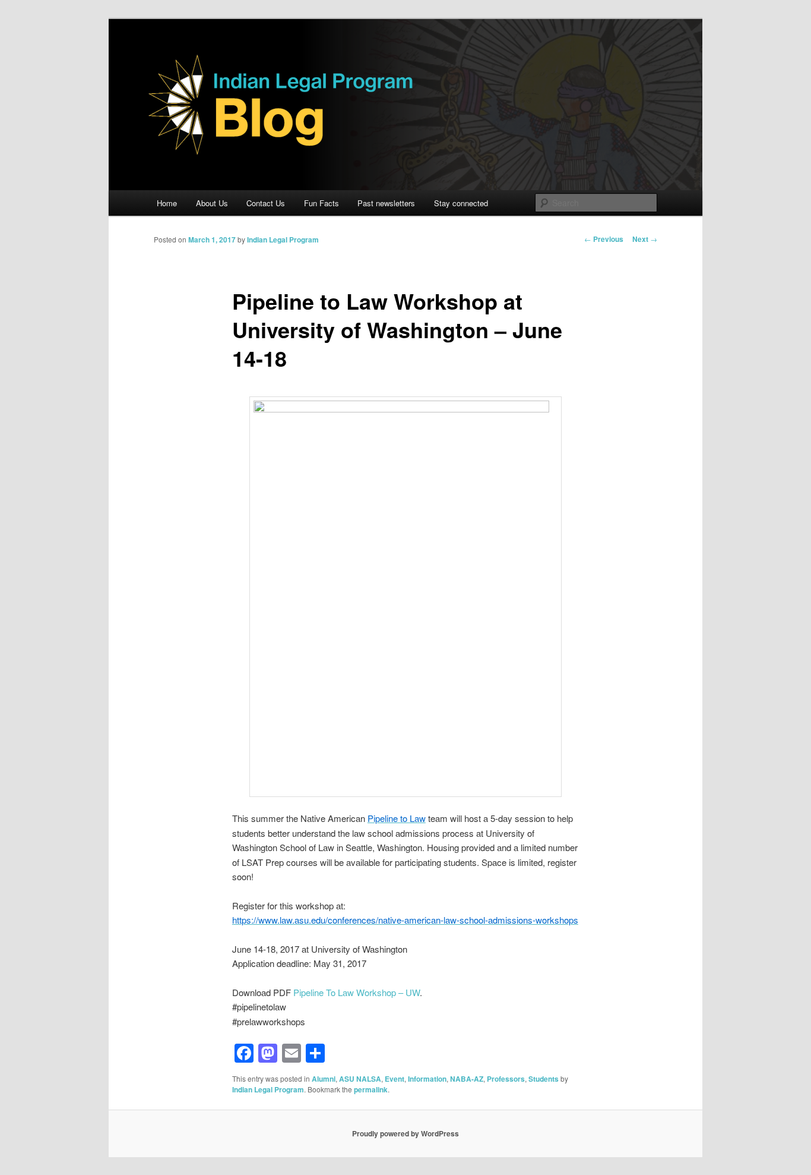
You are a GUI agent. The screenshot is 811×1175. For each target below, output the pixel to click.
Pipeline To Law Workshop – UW (356, 992)
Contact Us (265, 203)
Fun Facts (321, 203)
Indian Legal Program (283, 239)
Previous (603, 239)
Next (644, 239)
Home (167, 203)
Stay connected (461, 203)
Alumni (323, 1078)
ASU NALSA (360, 1078)
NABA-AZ (466, 1078)
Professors (506, 1078)
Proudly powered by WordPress (405, 1133)
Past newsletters (386, 203)
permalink (371, 1089)
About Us (212, 203)
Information (427, 1078)
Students (543, 1078)
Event (394, 1078)
